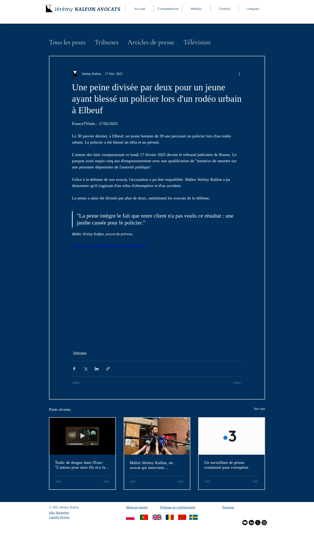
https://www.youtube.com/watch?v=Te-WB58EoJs (109, 246)
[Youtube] (245, 522)
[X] (257, 522)
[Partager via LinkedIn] (96, 368)
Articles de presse (151, 42)
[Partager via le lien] (108, 368)
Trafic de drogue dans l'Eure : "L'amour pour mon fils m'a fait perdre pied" (81, 465)
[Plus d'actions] (239, 74)
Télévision (197, 42)
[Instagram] (264, 522)
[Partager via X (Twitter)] (85, 368)
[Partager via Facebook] (74, 368)
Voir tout (259, 409)
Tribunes (106, 42)
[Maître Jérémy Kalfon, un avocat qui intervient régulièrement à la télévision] (157, 436)
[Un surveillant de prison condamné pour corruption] (232, 436)
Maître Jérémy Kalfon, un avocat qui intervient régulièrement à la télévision (153, 465)
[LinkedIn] (251, 522)
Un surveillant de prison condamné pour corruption (226, 465)
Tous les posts (67, 42)
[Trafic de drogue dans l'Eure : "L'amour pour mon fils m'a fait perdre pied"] (82, 436)
